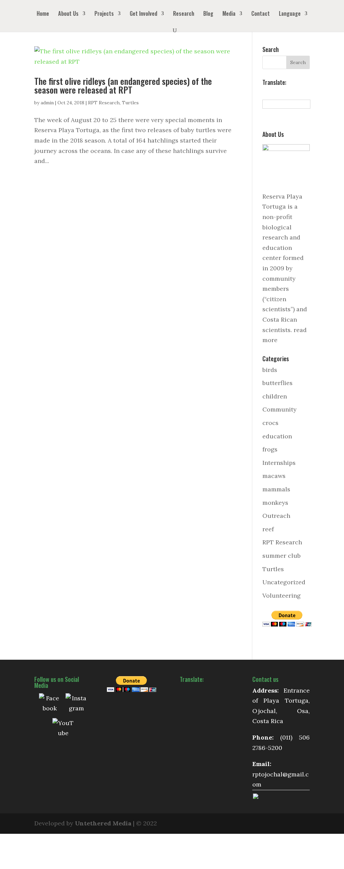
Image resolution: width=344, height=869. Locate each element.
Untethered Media (103, 823)
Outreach (276, 516)
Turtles (130, 103)
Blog (208, 14)
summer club (281, 555)
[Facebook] (49, 704)
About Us (68, 14)
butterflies (277, 383)
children (274, 396)
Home (43, 14)
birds (269, 370)
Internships (279, 463)
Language (290, 14)
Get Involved (143, 14)
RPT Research (104, 103)
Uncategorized (283, 582)
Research (183, 14)
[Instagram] (76, 704)
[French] (280, 93)
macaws (274, 476)
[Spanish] (265, 93)
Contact (260, 14)
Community (279, 409)
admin (47, 103)
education (277, 436)
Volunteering (281, 595)
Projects (104, 14)
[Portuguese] (295, 93)
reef (268, 529)
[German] (288, 93)
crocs (270, 423)
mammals (276, 489)
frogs (269, 449)
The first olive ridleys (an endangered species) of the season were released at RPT (123, 85)
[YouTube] (63, 729)
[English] (273, 93)
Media (228, 14)
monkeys (275, 502)
